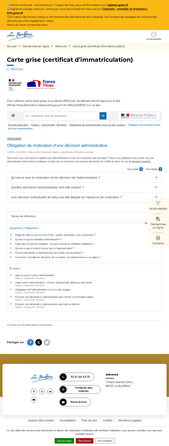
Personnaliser (105, 440)
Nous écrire (79, 402)
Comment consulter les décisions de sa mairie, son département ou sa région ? (57, 257)
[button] (84, 178)
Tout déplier (152, 169)
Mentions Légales (129, 420)
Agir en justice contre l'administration (34, 275)
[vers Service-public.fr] (139, 116)
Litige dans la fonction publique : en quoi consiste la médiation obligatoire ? (54, 243)
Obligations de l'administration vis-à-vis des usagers (97, 124)
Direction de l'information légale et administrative (30, 325)
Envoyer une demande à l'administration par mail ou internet (47, 304)
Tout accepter (64, 440)
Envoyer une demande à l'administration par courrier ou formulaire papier (54, 296)
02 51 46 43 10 (80, 376)
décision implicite (141, 161)
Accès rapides (153, 39)
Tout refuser (84, 440)
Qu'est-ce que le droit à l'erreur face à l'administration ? (44, 248)
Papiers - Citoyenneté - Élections (49, 124)
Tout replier (133, 169)
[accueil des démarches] (13, 115)
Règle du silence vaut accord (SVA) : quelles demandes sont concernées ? (55, 234)
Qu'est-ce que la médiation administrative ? (38, 239)
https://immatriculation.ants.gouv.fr (39, 105)
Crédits (107, 420)
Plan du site (89, 420)
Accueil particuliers (18, 124)
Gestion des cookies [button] (41, 420)
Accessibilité (67, 420)
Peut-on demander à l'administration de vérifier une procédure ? (49, 252)
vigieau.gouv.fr (117, 5)
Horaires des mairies (83, 389)
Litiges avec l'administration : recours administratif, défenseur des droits (53, 282)
